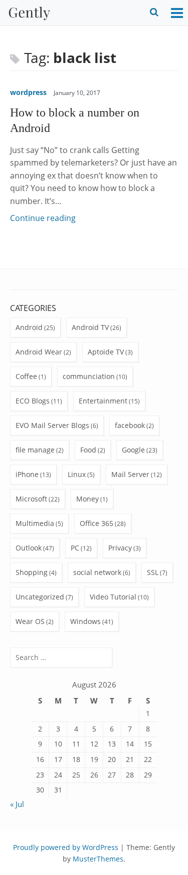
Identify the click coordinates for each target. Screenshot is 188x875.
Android (29, 327)
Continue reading (43, 218)
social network (97, 572)
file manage (35, 449)
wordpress (28, 92)
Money (87, 499)
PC (75, 547)
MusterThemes (98, 859)
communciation (89, 376)
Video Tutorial (113, 597)
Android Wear (39, 351)
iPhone (27, 474)
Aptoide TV (106, 351)
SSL (152, 572)
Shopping (32, 572)
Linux (77, 474)
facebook (130, 425)
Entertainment (103, 401)
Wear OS (30, 621)
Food (88, 449)
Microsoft (31, 499)
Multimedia (35, 523)
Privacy (120, 547)
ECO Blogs (33, 401)
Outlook (29, 547)
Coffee (26, 376)
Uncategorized (40, 597)
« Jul (17, 804)
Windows (85, 621)
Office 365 (96, 523)
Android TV (90, 327)
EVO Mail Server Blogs (52, 425)
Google (133, 449)
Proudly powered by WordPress (65, 847)
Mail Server (130, 474)
